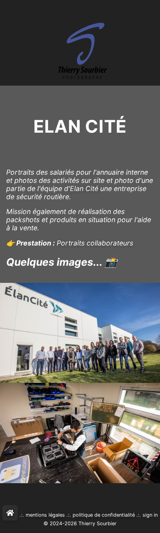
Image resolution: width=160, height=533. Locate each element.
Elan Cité (84, 188)
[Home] (10, 513)
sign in (150, 515)
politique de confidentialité (104, 515)
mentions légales (45, 515)
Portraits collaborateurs (95, 243)
